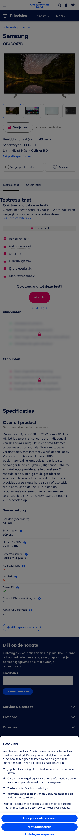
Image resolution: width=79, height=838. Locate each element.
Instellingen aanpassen (39, 834)
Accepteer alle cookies (40, 818)
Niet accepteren (40, 827)
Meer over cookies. (58, 807)
